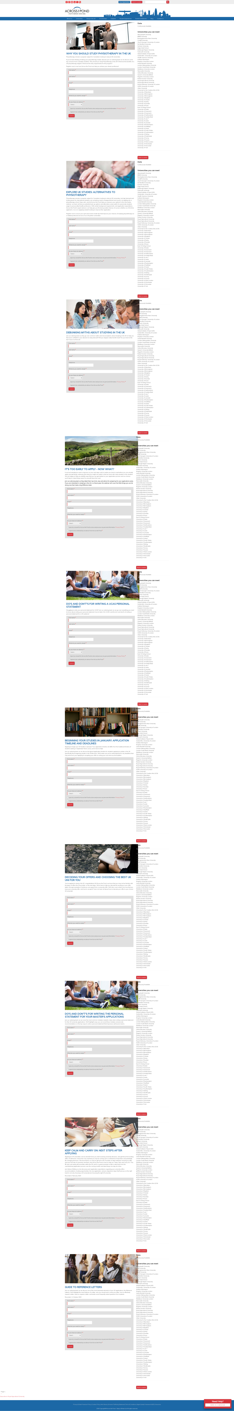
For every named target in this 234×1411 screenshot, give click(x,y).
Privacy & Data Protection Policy (82, 1404)
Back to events (142, 157)
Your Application (124, 2)
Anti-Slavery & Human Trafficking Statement (113, 1404)
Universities (79, 18)
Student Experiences (126, 18)
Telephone (72, 89)
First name (72, 70)
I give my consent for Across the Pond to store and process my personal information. (97, 108)
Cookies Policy (96, 1404)
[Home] (77, 10)
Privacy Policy (121, 108)
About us (69, 18)
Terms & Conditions (131, 1404)
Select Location (136, 2)
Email (70, 83)
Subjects (113, 18)
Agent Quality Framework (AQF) (145, 1404)
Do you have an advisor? (76, 102)
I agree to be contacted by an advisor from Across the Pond (86, 112)
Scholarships (103, 18)
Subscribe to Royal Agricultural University (12, 1396)
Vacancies (158, 1404)
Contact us (160, 18)
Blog (152, 18)
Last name (72, 76)
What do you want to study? (77, 95)
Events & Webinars (141, 18)
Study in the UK (90, 18)
